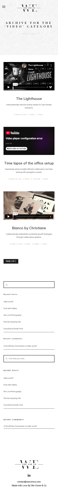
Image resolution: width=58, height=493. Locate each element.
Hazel (32, 115)
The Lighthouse (29, 98)
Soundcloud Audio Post (13, 329)
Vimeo (36, 244)
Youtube (36, 179)
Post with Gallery (10, 308)
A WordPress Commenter (14, 346)
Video (33, 34)
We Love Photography (12, 315)
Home (24, 34)
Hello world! (8, 302)
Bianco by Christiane (29, 228)
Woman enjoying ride (12, 322)
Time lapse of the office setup (29, 163)
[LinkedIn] (29, 476)
